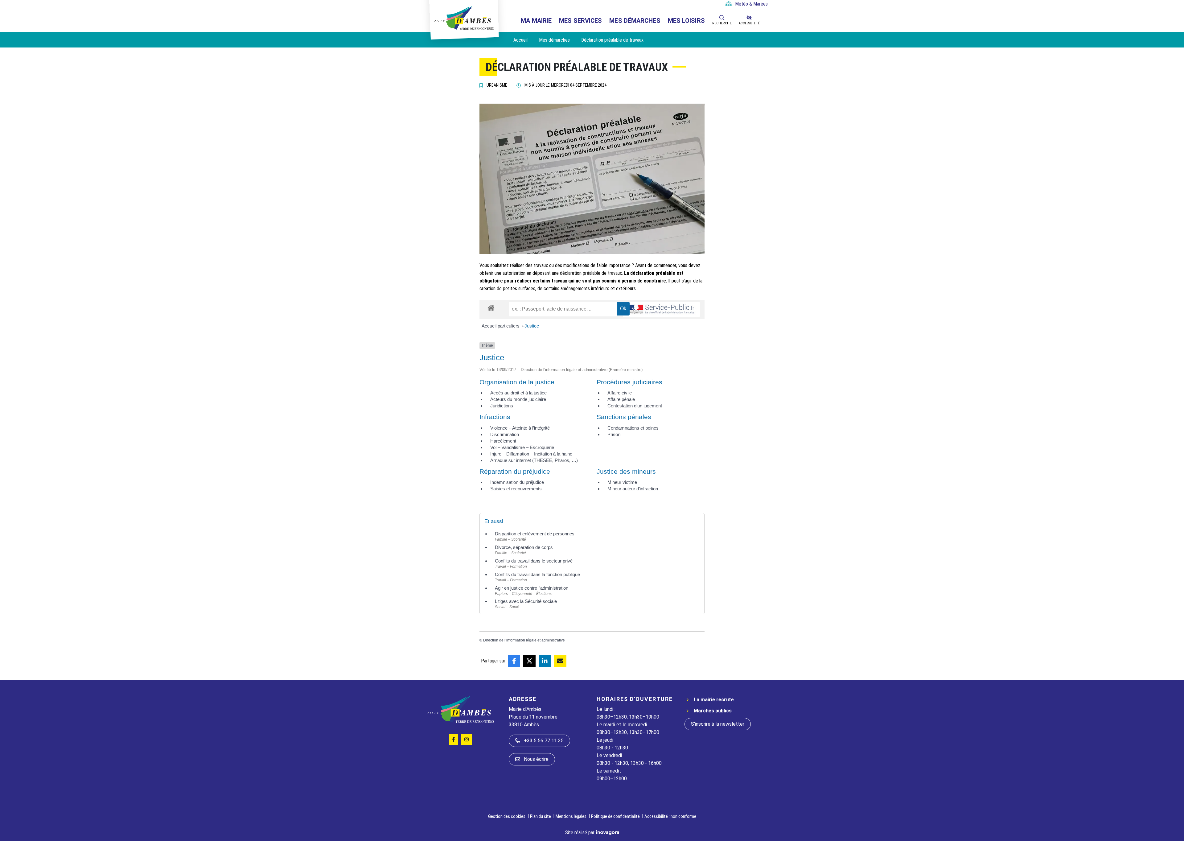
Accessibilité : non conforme (670, 816)
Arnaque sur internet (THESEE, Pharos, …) (534, 460)
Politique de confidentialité (615, 816)
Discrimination (504, 434)
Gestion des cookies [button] (506, 816)
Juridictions (501, 405)
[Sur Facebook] (514, 661)
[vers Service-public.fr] (661, 309)
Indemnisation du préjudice (517, 482)
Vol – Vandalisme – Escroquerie (522, 447)
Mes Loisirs (686, 20)
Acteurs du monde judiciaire (518, 399)
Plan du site (540, 816)
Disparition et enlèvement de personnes (534, 533)
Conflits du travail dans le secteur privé (534, 560)
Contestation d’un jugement (634, 405)
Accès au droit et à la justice (518, 392)
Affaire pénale (621, 399)
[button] (722, 17)
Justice (531, 325)
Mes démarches (634, 20)
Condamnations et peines (633, 428)
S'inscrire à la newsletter (717, 724)
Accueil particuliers (501, 325)
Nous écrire (536, 759)
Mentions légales (571, 816)
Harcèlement (503, 440)
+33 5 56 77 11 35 (544, 741)
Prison (613, 434)
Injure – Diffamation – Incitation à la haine (531, 453)
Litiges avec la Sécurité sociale (526, 601)
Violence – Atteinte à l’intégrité (520, 428)
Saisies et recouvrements (516, 488)
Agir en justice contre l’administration (531, 588)
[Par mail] (560, 661)
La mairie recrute (714, 700)
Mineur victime (622, 482)
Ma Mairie (536, 20)
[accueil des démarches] (491, 307)
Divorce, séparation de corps (524, 547)
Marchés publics (713, 711)
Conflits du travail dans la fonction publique (537, 574)
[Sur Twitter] (529, 661)
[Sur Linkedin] (545, 661)
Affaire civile (619, 392)
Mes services (580, 20)
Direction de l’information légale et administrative (524, 640)
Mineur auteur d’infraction (632, 488)
